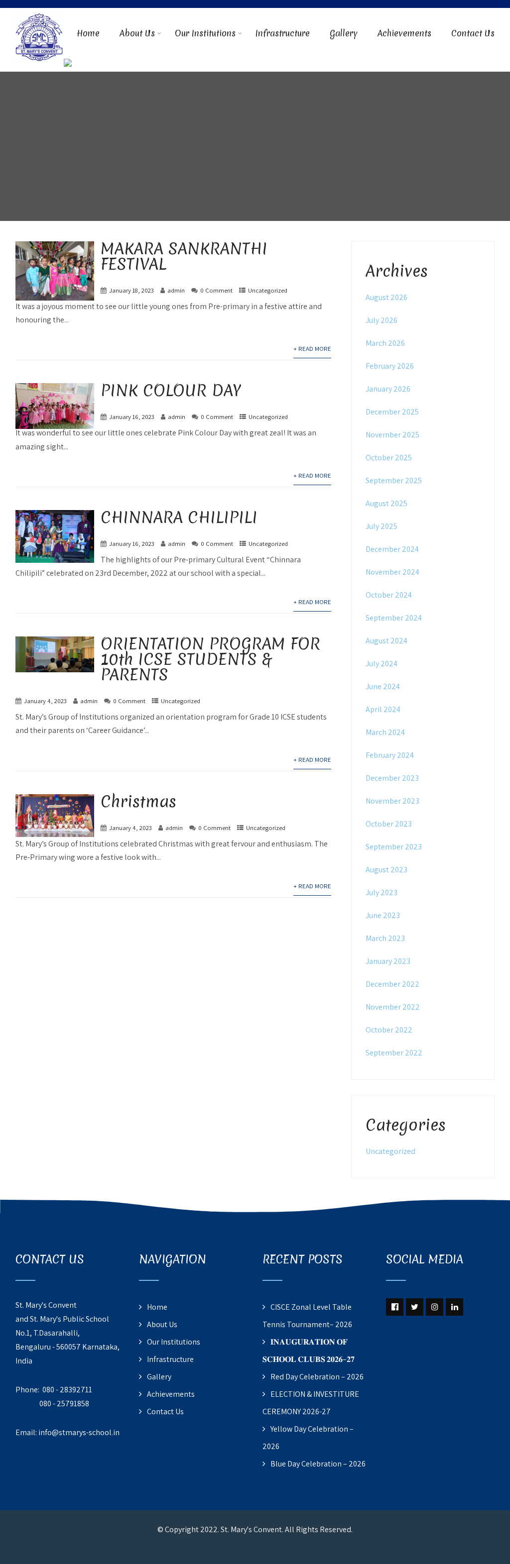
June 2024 (383, 686)
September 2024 (394, 618)
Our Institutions (205, 33)
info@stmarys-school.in (79, 1432)
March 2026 (385, 343)
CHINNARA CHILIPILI (179, 517)
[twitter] (414, 1307)
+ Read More (312, 348)
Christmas (138, 801)
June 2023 (383, 915)
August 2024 (386, 640)
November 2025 (392, 434)
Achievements (404, 33)
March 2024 (385, 732)
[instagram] (434, 1307)
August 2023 (386, 869)
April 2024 (383, 709)
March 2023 (385, 938)
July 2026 (381, 320)
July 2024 (381, 663)
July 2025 (381, 526)
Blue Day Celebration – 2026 (318, 1464)
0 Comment (216, 290)
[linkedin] (454, 1307)
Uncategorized (267, 290)
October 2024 (389, 595)
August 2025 (386, 503)
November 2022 (393, 1007)
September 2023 (394, 846)
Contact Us (473, 33)
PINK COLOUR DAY (171, 390)
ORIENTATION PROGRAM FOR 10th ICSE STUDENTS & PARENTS (210, 659)
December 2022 (392, 984)
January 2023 (388, 961)
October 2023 (389, 824)
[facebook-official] (394, 1307)
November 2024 (392, 572)
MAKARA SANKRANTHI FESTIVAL (184, 256)
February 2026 (390, 366)
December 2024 (392, 549)
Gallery (344, 33)
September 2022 (394, 1052)
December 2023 (392, 778)
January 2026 (388, 389)
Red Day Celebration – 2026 (317, 1376)
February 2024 (390, 755)
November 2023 (392, 801)
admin (176, 290)
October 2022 (389, 1030)
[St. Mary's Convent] (39, 14)
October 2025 (389, 457)
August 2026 (386, 297)
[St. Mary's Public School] (68, 65)
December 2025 (392, 412)
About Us (137, 33)
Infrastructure (282, 33)
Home (88, 33)
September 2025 (394, 480)
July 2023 (381, 892)
